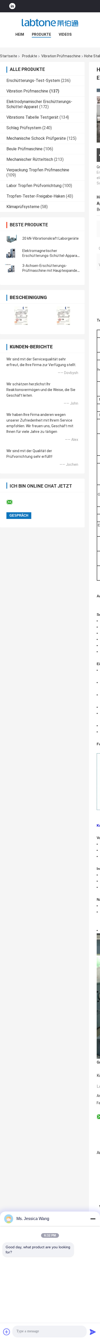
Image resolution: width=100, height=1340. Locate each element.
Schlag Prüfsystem (23, 127)
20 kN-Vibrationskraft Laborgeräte (50, 238)
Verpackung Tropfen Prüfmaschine (37, 170)
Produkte (41, 34)
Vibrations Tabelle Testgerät (32, 117)
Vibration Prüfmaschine (61, 56)
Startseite (8, 56)
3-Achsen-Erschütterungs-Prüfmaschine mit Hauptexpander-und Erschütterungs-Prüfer (51, 270)
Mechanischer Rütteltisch (29, 159)
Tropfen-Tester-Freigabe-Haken (35, 196)
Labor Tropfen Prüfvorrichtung (34, 185)
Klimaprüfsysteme (22, 206)
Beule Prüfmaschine (24, 148)
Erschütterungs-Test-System (33, 80)
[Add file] (6, 1331)
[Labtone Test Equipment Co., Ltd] (50, 22)
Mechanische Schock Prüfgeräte (36, 138)
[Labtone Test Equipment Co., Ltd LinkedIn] (12, 6)
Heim (19, 34)
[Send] (93, 1331)
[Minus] (93, 1219)
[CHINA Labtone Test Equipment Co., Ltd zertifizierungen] (21, 315)
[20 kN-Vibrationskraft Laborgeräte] (11, 238)
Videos (65, 34)
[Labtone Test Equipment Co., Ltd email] (12, 502)
